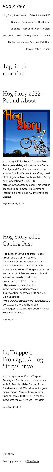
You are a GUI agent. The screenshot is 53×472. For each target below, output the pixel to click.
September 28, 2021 (13, 203)
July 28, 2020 (10, 319)
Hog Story (14, 6)
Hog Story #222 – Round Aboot (24, 97)
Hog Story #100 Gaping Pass (21, 240)
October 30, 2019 (12, 407)
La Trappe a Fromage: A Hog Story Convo (23, 359)
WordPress (32, 461)
